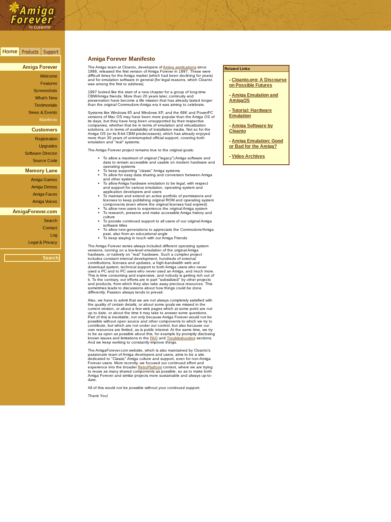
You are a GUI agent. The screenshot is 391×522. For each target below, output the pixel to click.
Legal (33, 242)
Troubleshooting (181, 338)
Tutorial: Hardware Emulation (250, 113)
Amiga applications (179, 67)
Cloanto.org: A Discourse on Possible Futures (258, 82)
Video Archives (248, 156)
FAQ (154, 338)
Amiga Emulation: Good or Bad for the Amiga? (256, 143)
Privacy (50, 242)
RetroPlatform (150, 367)
